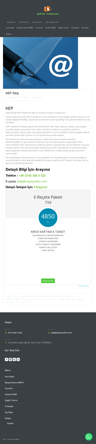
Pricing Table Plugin (83, 286)
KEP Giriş (12, 93)
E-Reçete (75, 27)
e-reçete (69, 296)
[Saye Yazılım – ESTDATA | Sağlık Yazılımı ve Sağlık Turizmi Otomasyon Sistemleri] (48, 9)
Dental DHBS (50, 27)
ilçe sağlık (52, 299)
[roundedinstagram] (10, 360)
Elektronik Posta (31, 299)
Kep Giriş (80, 299)
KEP (73, 299)
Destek (10, 423)
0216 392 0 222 (15, 332)
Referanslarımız (24, 22)
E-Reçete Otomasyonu (14, 299)
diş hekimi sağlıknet (44, 296)
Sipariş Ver (48, 280)
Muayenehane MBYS (25, 27)
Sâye (17, 302)
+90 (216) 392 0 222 (32, 175)
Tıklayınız (40, 187)
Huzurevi (39, 27)
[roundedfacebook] (6, 360)
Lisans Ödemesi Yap (51, 22)
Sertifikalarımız (11, 22)
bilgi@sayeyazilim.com (32, 181)
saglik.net (10, 302)
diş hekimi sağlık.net (27, 296)
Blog (25, 97)
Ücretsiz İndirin (37, 22)
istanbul (61, 299)
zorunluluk (25, 302)
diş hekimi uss (59, 296)
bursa (15, 296)
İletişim (9, 34)
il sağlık (43, 299)
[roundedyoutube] (18, 360)
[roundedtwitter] (14, 360)
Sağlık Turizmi (63, 27)
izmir (68, 299)
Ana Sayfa (10, 27)
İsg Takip (85, 27)
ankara (8, 296)
